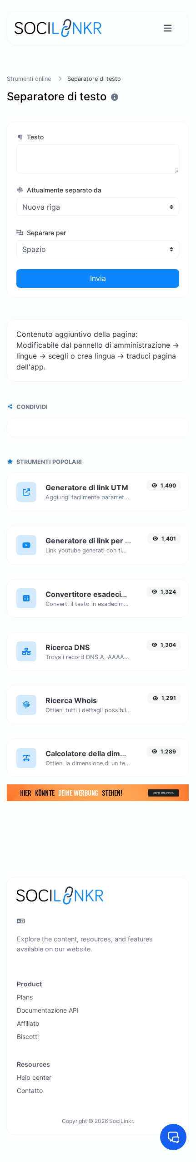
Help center (34, 1077)
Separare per (45, 232)
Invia (98, 278)
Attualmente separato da (63, 190)
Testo (34, 137)
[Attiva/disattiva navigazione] (167, 28)
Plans (25, 997)
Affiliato (28, 1023)
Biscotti (28, 1036)
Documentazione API (48, 1010)
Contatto (30, 1090)
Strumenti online (29, 78)
